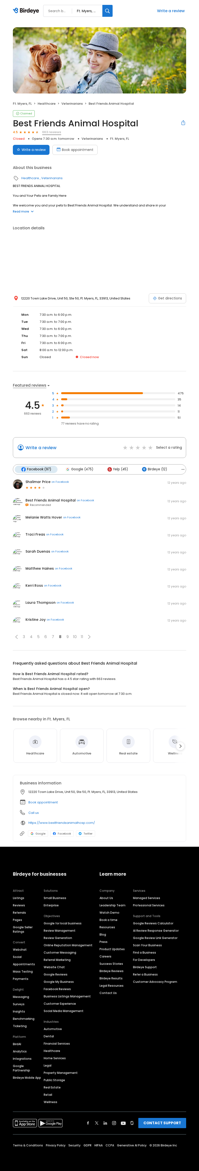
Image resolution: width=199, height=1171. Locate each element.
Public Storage (54, 1080)
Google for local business (63, 923)
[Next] (180, 746)
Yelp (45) (120, 469)
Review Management (59, 931)
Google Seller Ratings (23, 929)
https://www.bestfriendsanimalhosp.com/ (61, 822)
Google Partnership (21, 1068)
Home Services (55, 1058)
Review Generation (58, 938)
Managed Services (146, 898)
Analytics (20, 1051)
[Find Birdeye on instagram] (114, 1123)
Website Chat (54, 967)
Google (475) (82, 469)
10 (75, 637)
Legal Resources (112, 986)
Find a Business (144, 952)
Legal (47, 1065)
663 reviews (51, 132)
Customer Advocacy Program (155, 982)
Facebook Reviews (57, 989)
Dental (49, 1036)
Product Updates (112, 949)
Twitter (87, 834)
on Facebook (60, 482)
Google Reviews (55, 974)
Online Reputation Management (68, 945)
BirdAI (17, 1044)
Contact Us (108, 993)
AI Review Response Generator (156, 931)
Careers (105, 956)
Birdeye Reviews (112, 971)
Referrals (19, 913)
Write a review (171, 11)
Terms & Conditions (28, 1145)
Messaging (21, 997)
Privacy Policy (56, 1145)
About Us (106, 898)
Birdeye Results (111, 978)
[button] (16, 636)
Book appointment (77, 149)
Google (40, 834)
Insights (19, 1011)
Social (17, 957)
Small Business (55, 898)
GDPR (87, 1145)
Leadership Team (112, 905)
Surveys (19, 1004)
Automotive (53, 1029)
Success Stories (111, 964)
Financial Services (57, 1043)
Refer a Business (145, 974)
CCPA (110, 1145)
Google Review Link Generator (155, 938)
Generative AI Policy (132, 1145)
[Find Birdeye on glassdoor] (132, 1123)
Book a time (108, 920)
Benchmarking (23, 1019)
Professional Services (149, 905)
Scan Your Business (147, 945)
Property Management (61, 1073)
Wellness (50, 1102)
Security (74, 1145)
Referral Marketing (57, 960)
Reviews (19, 905)
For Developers (144, 960)
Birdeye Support (145, 967)
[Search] (107, 11)
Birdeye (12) (157, 469)
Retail (48, 1095)
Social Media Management (63, 1011)
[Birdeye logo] (27, 11)
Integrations (22, 1059)
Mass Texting (23, 971)
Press (104, 942)
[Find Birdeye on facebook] (88, 1123)
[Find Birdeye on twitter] (97, 1123)
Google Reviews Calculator (153, 923)
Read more (21, 211)
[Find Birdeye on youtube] (123, 1123)
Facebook (64, 834)
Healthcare (47, 103)
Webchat (20, 950)
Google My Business (59, 982)
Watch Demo (109, 913)
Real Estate (52, 1087)
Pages (17, 920)
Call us (33, 812)
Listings (18, 898)
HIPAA (98, 1145)
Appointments (24, 964)
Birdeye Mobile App (27, 1078)
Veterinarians (72, 103)
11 (82, 637)
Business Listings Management (67, 996)
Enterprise (51, 905)
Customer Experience (60, 1004)
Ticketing (20, 1026)
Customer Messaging (60, 952)
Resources (107, 927)
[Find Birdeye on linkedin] (105, 1123)
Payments (20, 979)
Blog (103, 934)
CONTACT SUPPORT (162, 1122)
